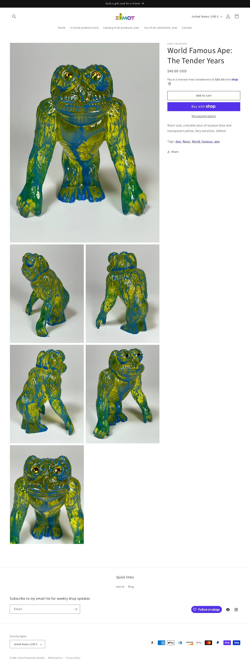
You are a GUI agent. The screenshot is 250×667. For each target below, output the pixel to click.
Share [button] (175, 151)
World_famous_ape (206, 141)
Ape (178, 141)
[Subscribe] (75, 609)
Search (120, 587)
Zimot (21, 658)
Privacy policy (73, 657)
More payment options (204, 115)
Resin (186, 141)
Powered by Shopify (34, 658)
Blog (131, 587)
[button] (14, 16)
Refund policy (55, 657)
